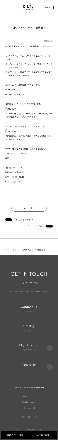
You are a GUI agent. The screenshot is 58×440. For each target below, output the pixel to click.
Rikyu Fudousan (28, 402)
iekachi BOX (28, 396)
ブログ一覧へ (29, 208)
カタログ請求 (43, 435)
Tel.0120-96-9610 (29, 283)
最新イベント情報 (15, 435)
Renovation (27, 408)
